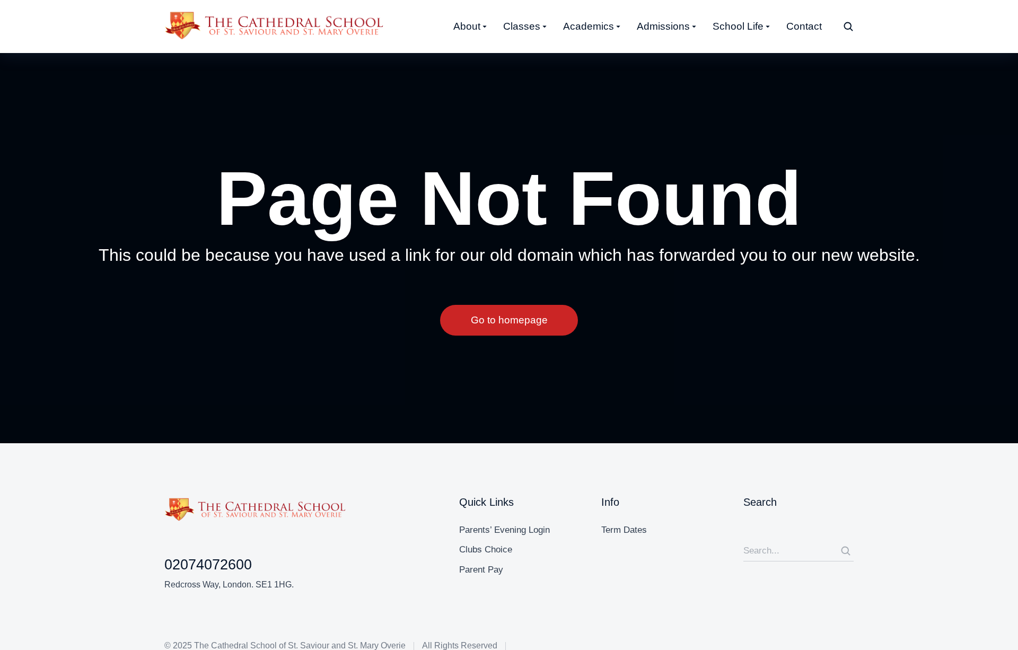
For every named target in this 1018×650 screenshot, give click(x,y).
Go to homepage (509, 320)
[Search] (846, 551)
